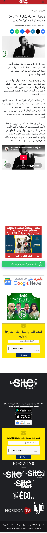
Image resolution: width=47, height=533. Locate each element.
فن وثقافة (34, 11)
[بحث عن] (4, 2)
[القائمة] (43, 2)
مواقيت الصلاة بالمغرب (13, 528)
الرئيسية (41, 11)
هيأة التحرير (37, 528)
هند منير (40, 26)
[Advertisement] (23, 196)
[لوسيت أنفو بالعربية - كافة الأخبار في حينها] (23, 2)
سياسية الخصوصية (27, 528)
